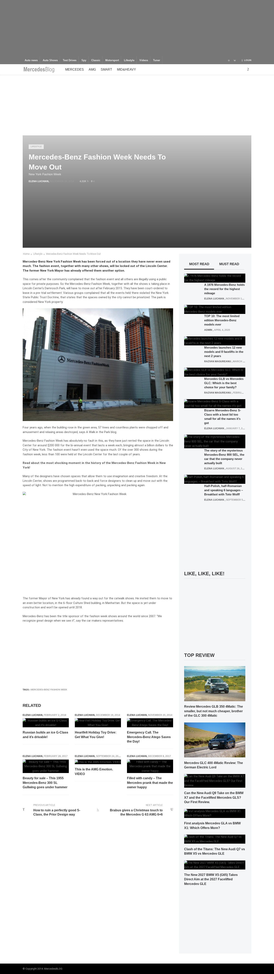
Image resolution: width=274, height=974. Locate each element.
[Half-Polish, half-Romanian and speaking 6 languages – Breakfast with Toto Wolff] (214, 479)
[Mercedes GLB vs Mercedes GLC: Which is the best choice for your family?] (214, 372)
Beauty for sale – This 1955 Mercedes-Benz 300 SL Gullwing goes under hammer (45, 782)
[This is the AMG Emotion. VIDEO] (98, 762)
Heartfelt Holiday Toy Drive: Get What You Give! (95, 735)
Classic (95, 60)
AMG (92, 69)
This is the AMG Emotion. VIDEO (94, 771)
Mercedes (74, 69)
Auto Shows (50, 60)
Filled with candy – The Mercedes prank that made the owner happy (150, 782)
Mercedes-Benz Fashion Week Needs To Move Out (73, 254)
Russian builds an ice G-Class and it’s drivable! (45, 735)
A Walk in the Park (98, 432)
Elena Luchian (39, 181)
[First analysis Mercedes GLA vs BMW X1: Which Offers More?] (214, 813)
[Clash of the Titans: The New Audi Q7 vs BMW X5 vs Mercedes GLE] (214, 839)
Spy (83, 60)
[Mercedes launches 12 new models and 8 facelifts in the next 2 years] (214, 340)
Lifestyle (129, 60)
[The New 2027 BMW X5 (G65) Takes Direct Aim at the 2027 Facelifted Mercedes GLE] (214, 864)
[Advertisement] (137, 28)
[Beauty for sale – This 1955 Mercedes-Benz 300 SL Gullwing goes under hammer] (46, 766)
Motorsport (112, 60)
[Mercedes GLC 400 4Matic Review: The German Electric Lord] (214, 740)
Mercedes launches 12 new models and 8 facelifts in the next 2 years (223, 352)
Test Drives (69, 60)
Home (26, 254)
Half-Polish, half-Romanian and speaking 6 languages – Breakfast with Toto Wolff (223, 490)
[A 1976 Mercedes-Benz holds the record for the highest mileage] (214, 278)
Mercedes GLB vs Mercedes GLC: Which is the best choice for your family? (224, 383)
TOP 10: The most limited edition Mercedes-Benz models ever (221, 320)
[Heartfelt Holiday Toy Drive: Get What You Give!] (98, 722)
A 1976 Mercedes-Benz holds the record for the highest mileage (224, 289)
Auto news (31, 60)
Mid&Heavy (126, 69)
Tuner (156, 60)
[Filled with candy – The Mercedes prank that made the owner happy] (150, 766)
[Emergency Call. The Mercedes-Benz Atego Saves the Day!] (150, 722)
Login (247, 60)
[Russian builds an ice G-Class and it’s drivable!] (46, 722)
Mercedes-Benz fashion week (49, 689)
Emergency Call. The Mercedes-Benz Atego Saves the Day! (149, 737)
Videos (143, 60)
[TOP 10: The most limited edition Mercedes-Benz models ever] (214, 309)
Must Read (229, 264)
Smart (106, 69)
